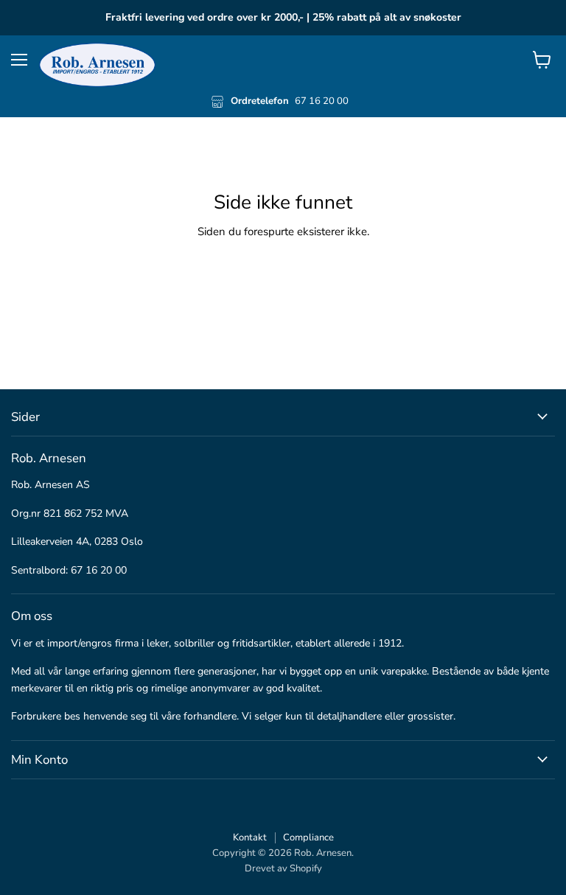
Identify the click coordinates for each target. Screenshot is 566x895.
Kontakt (250, 837)
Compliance (308, 837)
